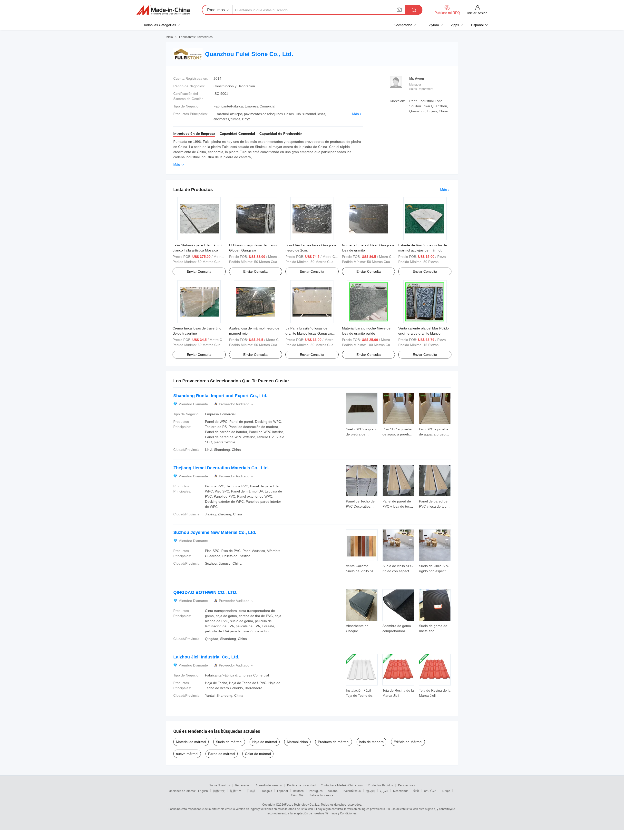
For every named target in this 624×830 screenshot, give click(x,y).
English (203, 791)
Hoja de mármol (264, 742)
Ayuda (434, 25)
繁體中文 (236, 791)
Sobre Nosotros (219, 785)
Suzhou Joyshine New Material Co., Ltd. (214, 532)
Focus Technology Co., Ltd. (302, 804)
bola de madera (371, 742)
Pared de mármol (221, 754)
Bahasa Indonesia (321, 795)
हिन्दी (416, 791)
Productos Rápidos (380, 785)
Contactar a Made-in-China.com (342, 785)
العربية (384, 791)
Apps (455, 25)
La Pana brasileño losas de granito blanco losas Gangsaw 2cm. (308, 333)
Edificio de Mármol (408, 742)
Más (355, 114)
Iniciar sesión (477, 13)
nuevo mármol (187, 754)
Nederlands (400, 791)
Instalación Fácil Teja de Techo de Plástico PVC (359, 695)
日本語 (251, 791)
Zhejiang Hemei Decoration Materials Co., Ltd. (221, 467)
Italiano (333, 791)
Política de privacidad (301, 785)
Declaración (243, 785)
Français (266, 791)
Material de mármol (191, 742)
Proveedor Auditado (236, 404)
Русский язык (352, 791)
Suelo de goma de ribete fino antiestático (433, 631)
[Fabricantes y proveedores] (163, 10)
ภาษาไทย (430, 791)
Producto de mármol (333, 742)
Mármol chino (297, 742)
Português (315, 791)
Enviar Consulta (199, 271)
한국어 (370, 791)
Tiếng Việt (297, 795)
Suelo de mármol (229, 742)
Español (282, 791)
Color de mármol (258, 754)
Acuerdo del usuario (269, 785)
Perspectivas (406, 785)
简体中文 (219, 791)
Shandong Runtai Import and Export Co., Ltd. (220, 395)
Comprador (403, 25)
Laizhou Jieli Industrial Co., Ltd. (206, 657)
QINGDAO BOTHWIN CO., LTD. (205, 592)
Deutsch (298, 791)
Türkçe (445, 791)
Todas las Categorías (159, 25)
